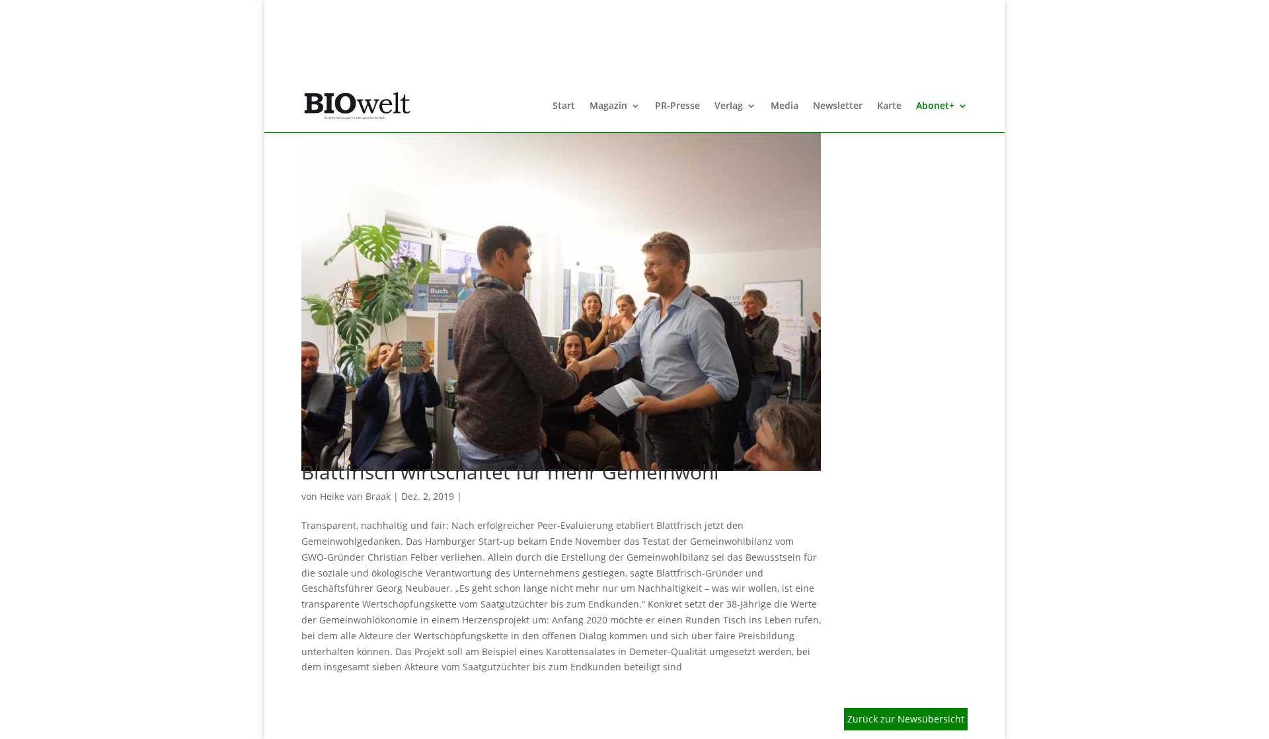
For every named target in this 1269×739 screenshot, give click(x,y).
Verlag (728, 106)
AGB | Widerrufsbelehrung (361, 721)
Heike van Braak (355, 496)
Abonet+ (935, 106)
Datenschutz (464, 721)
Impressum (532, 721)
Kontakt (590, 721)
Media (784, 106)
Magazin (608, 106)
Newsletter (838, 106)
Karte (889, 106)
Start (564, 106)
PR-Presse (677, 106)
